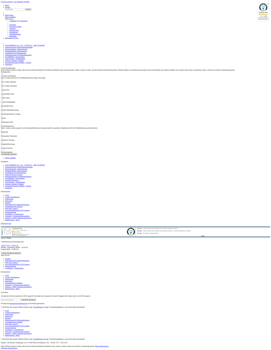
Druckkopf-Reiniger (12, 180)
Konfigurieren (12, 348)
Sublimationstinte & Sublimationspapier (18, 176)
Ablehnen (4, 348)
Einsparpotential (10, 212)
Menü (7, 5)
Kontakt (7, 203)
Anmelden (13, 21)
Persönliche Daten (15, 27)
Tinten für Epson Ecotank (13, 175)
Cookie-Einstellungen (12, 197)
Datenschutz (9, 199)
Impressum (8, 201)
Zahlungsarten (14, 30)
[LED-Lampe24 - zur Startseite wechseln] (15, 2)
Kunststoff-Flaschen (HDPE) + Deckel (18, 186)
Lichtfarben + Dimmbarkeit (14, 214)
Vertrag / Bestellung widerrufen (11, 253)
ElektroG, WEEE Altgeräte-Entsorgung (18, 218)
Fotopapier (8, 188)
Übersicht (12, 25)
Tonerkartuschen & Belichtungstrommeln (19, 167)
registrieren (24, 21)
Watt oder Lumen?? (11, 208)
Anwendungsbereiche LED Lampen (17, 210)
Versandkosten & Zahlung (14, 206)
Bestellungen (13, 32)
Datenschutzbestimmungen (18, 303)
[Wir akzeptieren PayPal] (6, 223)
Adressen (12, 28)
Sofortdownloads (15, 34)
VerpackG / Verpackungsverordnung (17, 216)
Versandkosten (38, 307)
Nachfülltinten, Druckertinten (15, 178)
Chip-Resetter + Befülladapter (15, 182)
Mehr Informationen (102, 346)
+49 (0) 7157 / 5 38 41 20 (9, 245)
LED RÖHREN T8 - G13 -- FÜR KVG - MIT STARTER (25, 165)
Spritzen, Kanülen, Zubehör (14, 184)
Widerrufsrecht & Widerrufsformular (17, 205)
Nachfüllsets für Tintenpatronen (15, 173)
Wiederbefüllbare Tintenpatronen (16, 171)
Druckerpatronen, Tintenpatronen (16, 169)
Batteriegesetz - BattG (12, 220)
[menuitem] (137, 5)
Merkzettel (12, 36)
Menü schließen (10, 17)
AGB (7, 195)
